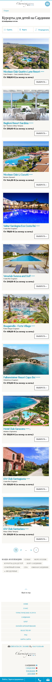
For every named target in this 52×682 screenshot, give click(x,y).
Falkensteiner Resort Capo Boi (19, 377)
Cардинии (25, 617)
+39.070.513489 (38, 647)
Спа (26, 568)
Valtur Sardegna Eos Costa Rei (19, 226)
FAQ (25, 635)
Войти (4, 680)
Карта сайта (26, 639)
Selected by (25, 630)
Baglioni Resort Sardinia (16, 123)
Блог (26, 622)
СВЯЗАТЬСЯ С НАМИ (19, 647)
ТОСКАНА (30, 671)
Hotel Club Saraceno (14, 429)
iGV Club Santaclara (14, 529)
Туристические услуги (26, 613)
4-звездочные (10, 571)
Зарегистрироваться (15, 680)
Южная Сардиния (40, 568)
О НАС (25, 608)
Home (25, 604)
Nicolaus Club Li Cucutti (16, 175)
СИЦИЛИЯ (30, 668)
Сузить (9, 30)
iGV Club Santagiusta (14, 479)
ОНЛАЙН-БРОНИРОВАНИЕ (26, 626)
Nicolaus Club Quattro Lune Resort (22, 72)
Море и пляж (40, 560)
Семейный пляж (12, 568)
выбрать (40, 82)
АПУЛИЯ (31, 674)
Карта (24, 30)
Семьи (27, 560)
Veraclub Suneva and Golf (17, 276)
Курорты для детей (13, 564)
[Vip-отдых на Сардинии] (28, 4)
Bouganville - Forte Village (17, 326)
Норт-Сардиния (34, 564)
